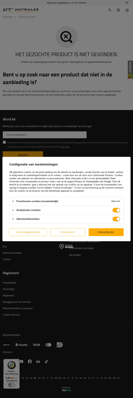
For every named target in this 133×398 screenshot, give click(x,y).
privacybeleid (102, 178)
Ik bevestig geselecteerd (28, 232)
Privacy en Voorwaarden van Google (93, 181)
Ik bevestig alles (106, 232)
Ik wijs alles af (67, 232)
